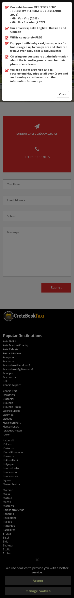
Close (62, 94)
